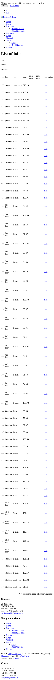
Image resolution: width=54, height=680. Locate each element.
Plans (8, 24)
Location (10, 26)
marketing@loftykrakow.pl (12, 613)
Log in (16, 658)
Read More (14, 6)
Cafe (13, 43)
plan (45, 85)
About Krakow (18, 28)
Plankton (4, 656)
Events (9, 47)
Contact (9, 38)
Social (8, 40)
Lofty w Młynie (14, 654)
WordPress (24, 656)
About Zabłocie (18, 31)
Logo (8, 36)
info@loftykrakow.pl (9, 678)
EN (7, 13)
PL (7, 10)
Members (10, 33)
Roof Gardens (17, 45)
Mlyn (8, 21)
